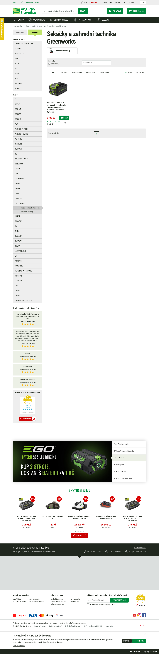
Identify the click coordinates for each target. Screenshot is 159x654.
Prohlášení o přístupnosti (73, 626)
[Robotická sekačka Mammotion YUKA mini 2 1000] (79, 505)
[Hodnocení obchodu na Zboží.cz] (28, 418)
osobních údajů (110, 604)
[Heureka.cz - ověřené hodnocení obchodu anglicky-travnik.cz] (28, 405)
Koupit (65, 118)
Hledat (83, 11)
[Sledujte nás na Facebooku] (144, 616)
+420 (90, 2)
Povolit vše (139, 641)
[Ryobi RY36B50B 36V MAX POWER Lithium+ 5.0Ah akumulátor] (26, 505)
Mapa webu (109, 626)
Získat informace (119, 600)
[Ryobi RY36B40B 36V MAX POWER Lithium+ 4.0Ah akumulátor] (132, 505)
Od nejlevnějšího (77, 72)
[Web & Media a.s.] (142, 626)
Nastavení (126, 641)
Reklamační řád (74, 601)
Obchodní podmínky (57, 599)
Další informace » (19, 646)
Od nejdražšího (90, 72)
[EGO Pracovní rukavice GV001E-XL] (53, 505)
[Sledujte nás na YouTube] (134, 616)
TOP (52, 72)
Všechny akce (78, 535)
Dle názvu (64, 72)
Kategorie (20, 33)
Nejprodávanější (104, 72)
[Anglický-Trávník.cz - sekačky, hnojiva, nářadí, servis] (24, 13)
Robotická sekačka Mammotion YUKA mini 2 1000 (79, 517)
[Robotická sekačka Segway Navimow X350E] (106, 505)
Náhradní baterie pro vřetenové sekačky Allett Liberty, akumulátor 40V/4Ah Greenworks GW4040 (57, 107)
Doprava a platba (75, 599)
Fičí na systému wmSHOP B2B (93, 626)
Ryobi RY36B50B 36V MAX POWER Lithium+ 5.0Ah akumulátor (26, 518)
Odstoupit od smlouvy (57, 604)
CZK (142, 2)
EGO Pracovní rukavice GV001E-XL (53, 517)
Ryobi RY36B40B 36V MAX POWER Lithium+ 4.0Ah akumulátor (132, 518)
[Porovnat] (65, 123)
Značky (35, 33)
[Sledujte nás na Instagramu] (139, 616)
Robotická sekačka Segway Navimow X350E (106, 517)
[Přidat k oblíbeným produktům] (68, 123)
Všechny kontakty (140, 548)
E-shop (21, 20)
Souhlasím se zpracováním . (103, 604)
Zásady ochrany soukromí (58, 601)
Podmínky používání (55, 626)
